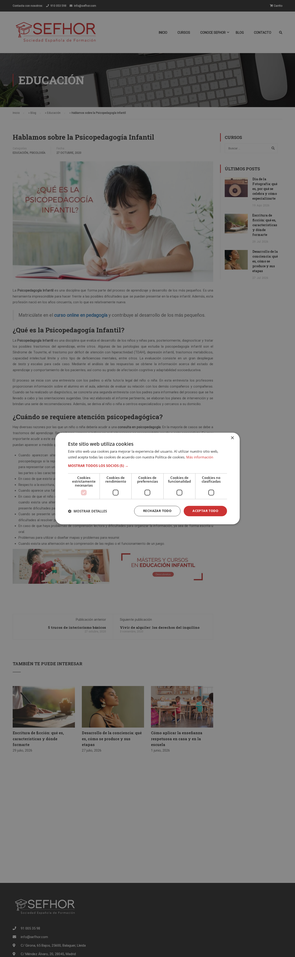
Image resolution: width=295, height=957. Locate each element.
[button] (147, 465)
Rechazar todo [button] (157, 511)
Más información (199, 457)
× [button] (232, 438)
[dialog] (147, 478)
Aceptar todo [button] (205, 511)
